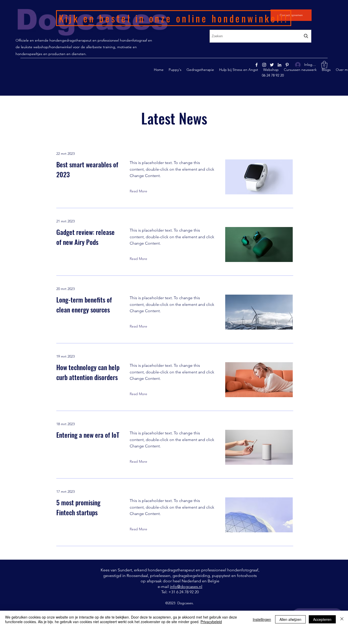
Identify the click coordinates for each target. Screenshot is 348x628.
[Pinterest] (287, 64)
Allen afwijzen (290, 619)
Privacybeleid (211, 621)
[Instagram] (264, 64)
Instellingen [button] (262, 619)
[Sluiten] (342, 619)
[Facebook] (256, 64)
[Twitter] (271, 64)
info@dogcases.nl (186, 586)
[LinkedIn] (279, 64)
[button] (324, 64)
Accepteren (322, 619)
